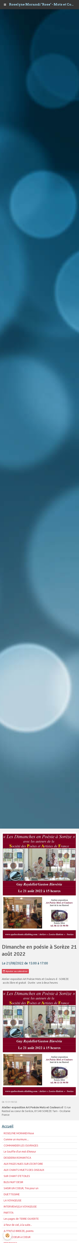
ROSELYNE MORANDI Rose (19, 1133)
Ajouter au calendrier (16, 971)
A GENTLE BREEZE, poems (19, 1230)
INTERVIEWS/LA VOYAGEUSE (20, 1206)
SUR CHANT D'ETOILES (17, 1176)
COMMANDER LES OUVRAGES (21, 1145)
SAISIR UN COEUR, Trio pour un (21, 1188)
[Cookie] (7, 1235)
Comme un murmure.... (16, 1139)
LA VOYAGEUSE (12, 1200)
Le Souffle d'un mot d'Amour (20, 1151)
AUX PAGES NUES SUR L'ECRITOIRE (23, 1163)
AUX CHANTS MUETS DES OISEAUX (24, 1169)
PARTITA (8, 1212)
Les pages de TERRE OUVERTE (21, 1218)
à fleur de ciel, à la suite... (18, 1224)
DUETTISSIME (12, 1194)
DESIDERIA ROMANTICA (17, 1157)
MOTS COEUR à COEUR (17, 1237)
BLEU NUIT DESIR (13, 1182)
